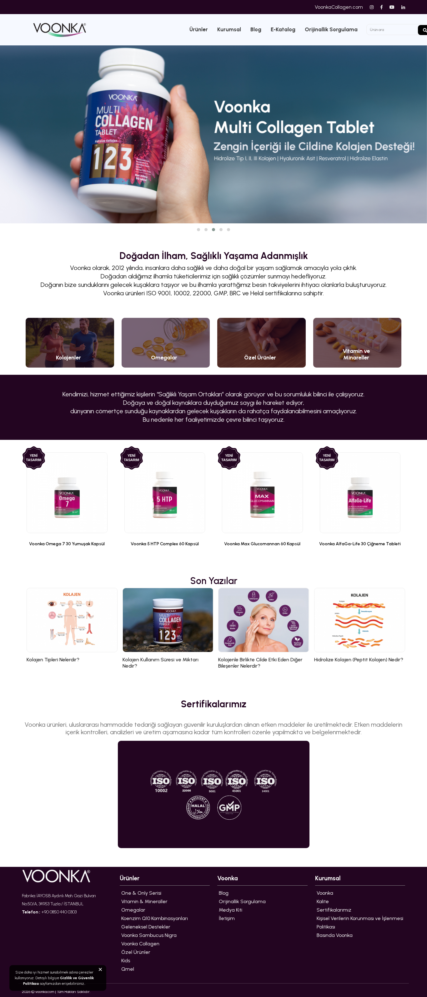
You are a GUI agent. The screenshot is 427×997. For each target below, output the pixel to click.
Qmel (127, 969)
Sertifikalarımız (334, 910)
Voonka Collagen (140, 944)
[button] (198, 229)
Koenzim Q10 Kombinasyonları (154, 918)
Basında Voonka (335, 935)
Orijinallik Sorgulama (331, 29)
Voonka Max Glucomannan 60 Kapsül (262, 544)
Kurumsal (229, 29)
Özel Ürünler (135, 952)
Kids (125, 961)
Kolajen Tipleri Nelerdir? (53, 660)
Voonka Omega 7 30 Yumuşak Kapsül (67, 544)
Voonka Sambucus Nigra (149, 935)
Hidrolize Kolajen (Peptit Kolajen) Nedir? (358, 660)
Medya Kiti (230, 910)
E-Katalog (283, 29)
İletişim (227, 918)
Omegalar (133, 910)
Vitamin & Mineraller (144, 901)
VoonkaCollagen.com (339, 7)
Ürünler (198, 29)
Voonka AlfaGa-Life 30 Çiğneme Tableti (360, 544)
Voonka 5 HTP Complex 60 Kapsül (165, 544)
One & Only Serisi (141, 893)
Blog (255, 29)
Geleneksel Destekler (145, 927)
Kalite (323, 901)
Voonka (325, 893)
